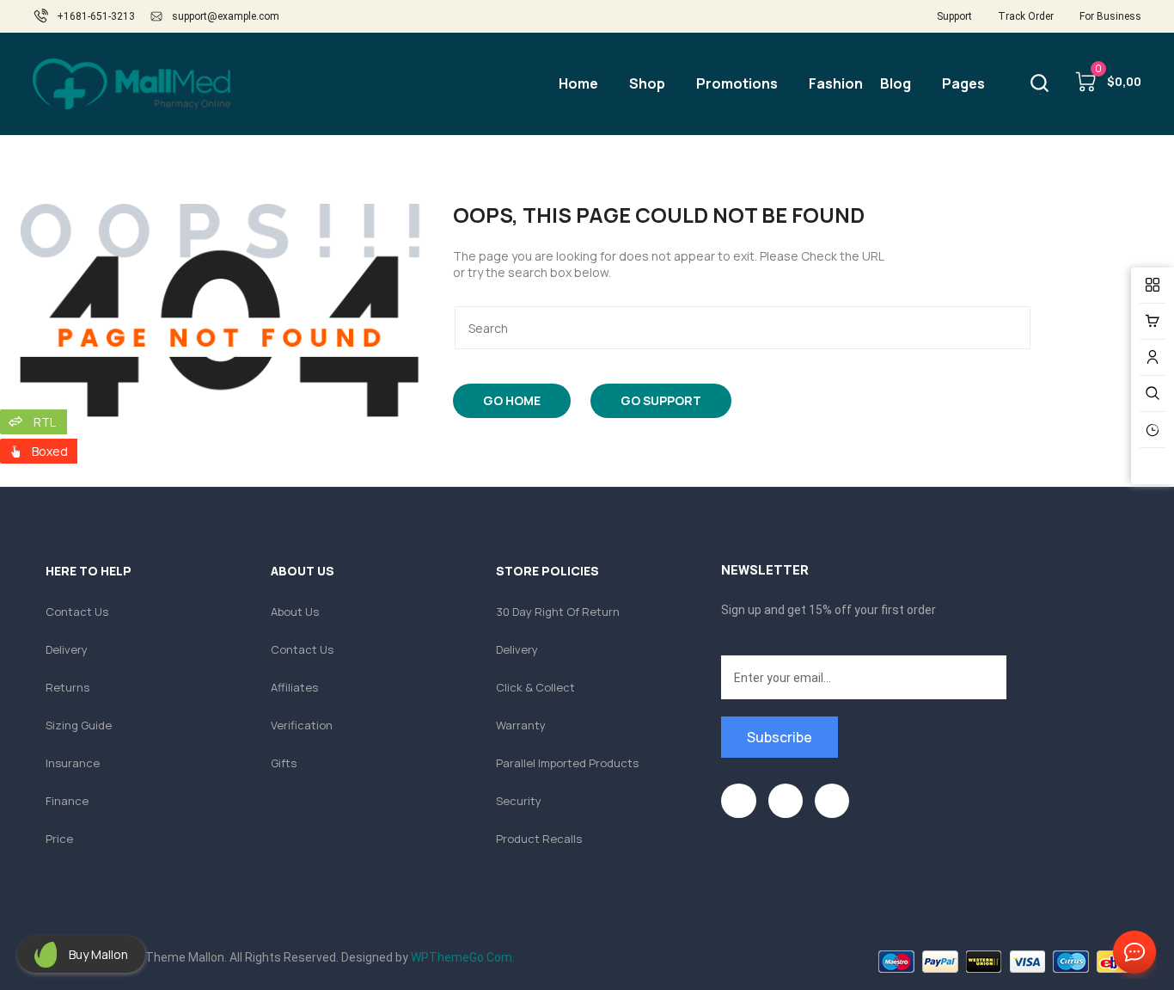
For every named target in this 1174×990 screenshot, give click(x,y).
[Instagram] (832, 801)
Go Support (661, 400)
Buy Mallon (98, 954)
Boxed (50, 451)
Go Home (512, 400)
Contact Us (1131, 953)
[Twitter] (785, 801)
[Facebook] (738, 801)
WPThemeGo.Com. (463, 957)
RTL (45, 422)
